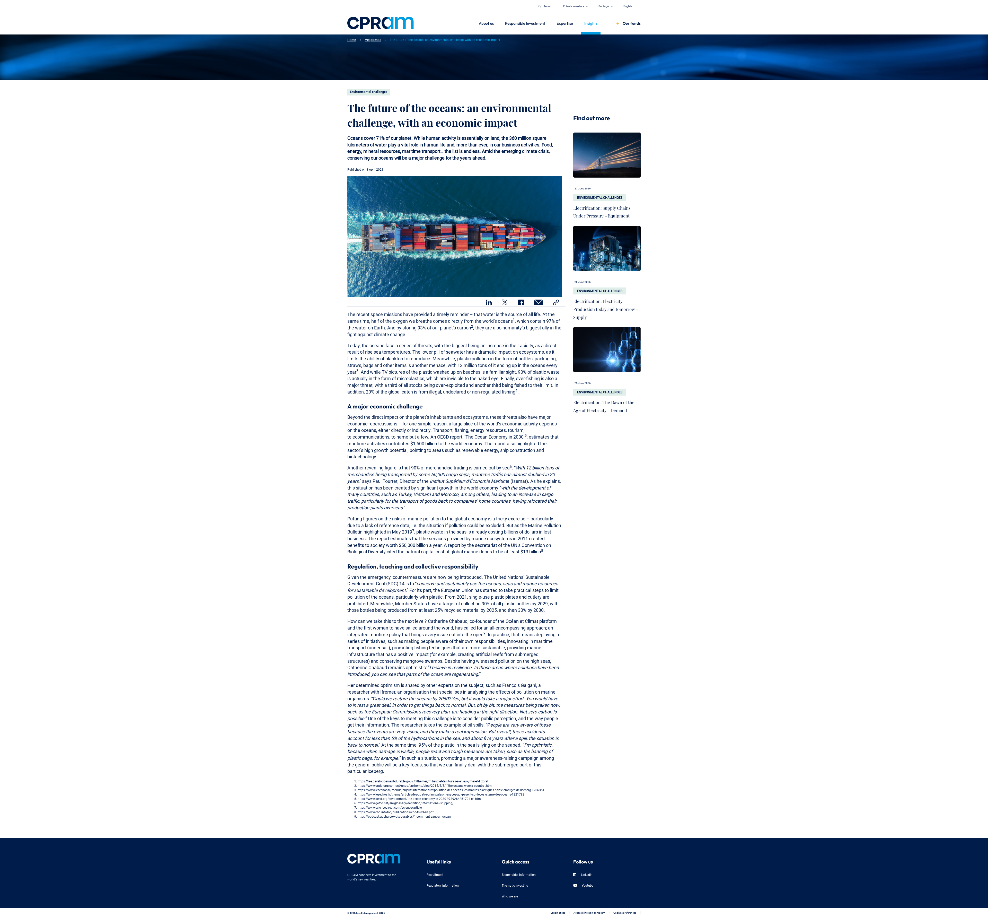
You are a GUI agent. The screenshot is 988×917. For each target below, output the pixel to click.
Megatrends (373, 39)
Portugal (604, 5)
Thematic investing (515, 885)
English (627, 5)
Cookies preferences (624, 912)
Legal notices (558, 912)
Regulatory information (443, 885)
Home (351, 39)
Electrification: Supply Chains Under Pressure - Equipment (602, 211)
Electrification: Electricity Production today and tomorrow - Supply (605, 308)
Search (547, 5)
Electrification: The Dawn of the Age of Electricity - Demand (603, 405)
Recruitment (435, 874)
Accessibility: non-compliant (589, 912)
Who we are (510, 896)
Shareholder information (519, 874)
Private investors (574, 5)
